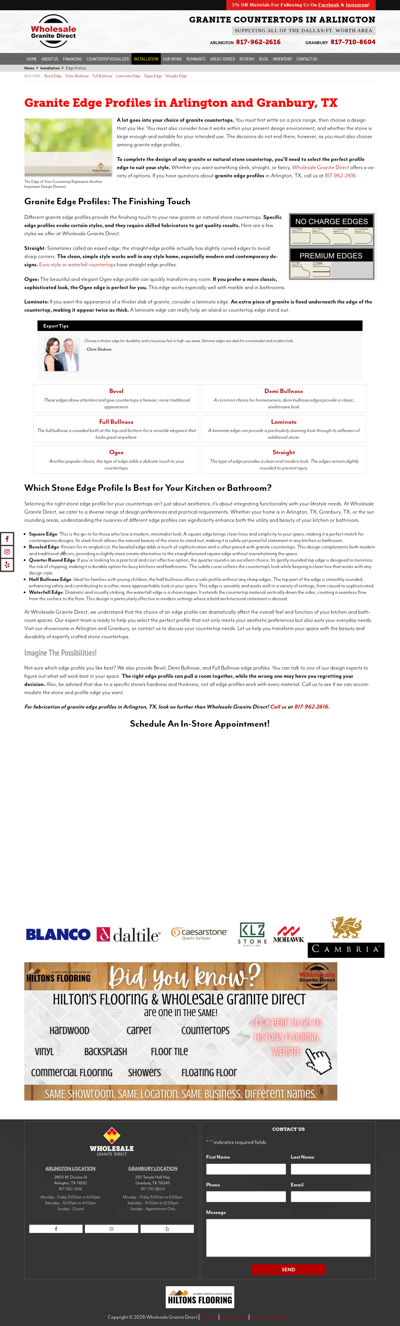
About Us (50, 59)
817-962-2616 (340, 175)
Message (216, 1212)
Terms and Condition (272, 1317)
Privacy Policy (233, 1317)
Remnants (196, 59)
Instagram (357, 4)
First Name (219, 1157)
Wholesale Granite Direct (320, 167)
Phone (214, 1184)
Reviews (247, 59)
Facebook (328, 4)
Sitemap (209, 1317)
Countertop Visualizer (108, 59)
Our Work (172, 59)
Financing (72, 59)
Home (32, 59)
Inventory (282, 59)
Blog (263, 59)
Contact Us (307, 59)
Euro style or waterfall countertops (77, 264)
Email (299, 1184)
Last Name (304, 1157)
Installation (146, 59)
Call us (278, 706)
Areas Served (222, 59)
